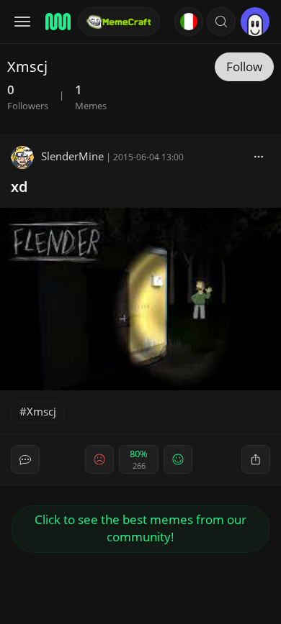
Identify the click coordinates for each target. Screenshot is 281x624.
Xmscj (41, 411)
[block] (258, 156)
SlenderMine (72, 156)
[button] (221, 21)
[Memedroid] (57, 21)
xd (19, 186)
